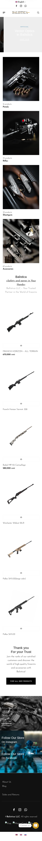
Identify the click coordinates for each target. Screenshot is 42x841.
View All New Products (21, 681)
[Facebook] (16, 6)
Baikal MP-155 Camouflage (14, 465)
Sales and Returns (10, 795)
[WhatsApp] (25, 6)
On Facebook (9, 757)
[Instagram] (21, 6)
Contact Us (7, 723)
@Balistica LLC (8, 766)
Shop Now (21, 39)
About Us (6, 782)
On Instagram (9, 741)
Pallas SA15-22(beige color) (14, 579)
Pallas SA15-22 (9, 634)
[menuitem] (20, 2)
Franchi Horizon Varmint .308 (15, 409)
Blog (4, 786)
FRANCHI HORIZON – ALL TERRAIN (20, 351)
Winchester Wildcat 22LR (13, 523)
